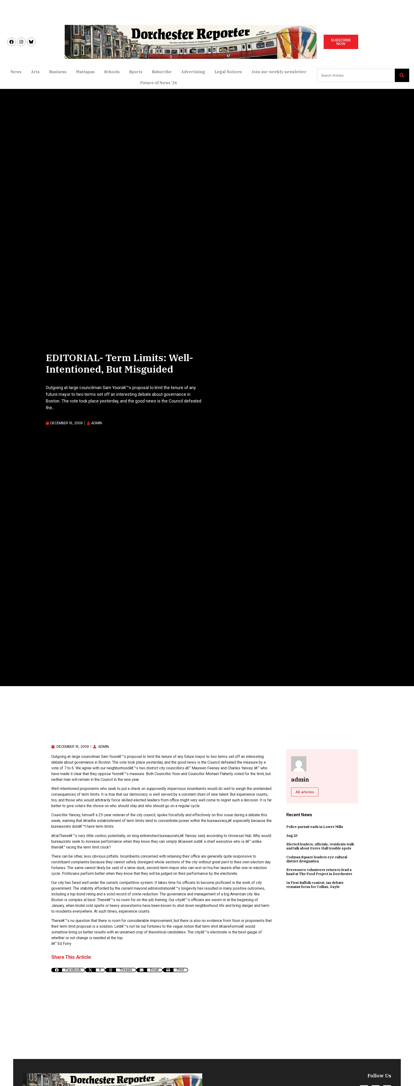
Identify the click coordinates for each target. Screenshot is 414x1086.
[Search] (402, 75)
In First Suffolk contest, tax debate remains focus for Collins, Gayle (315, 885)
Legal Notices (228, 71)
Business (57, 71)
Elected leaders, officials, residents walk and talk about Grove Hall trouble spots (320, 846)
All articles (305, 792)
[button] (68, 970)
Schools (112, 71)
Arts (35, 71)
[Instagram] (21, 42)
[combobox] (356, 75)
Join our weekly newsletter (278, 71)
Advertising (193, 71)
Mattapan (85, 71)
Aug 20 (291, 835)
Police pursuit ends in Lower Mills (314, 827)
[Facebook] (11, 42)
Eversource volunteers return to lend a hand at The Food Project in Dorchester (319, 872)
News (16, 71)
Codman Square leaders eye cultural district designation (316, 859)
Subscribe (162, 71)
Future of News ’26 (158, 82)
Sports (135, 71)
